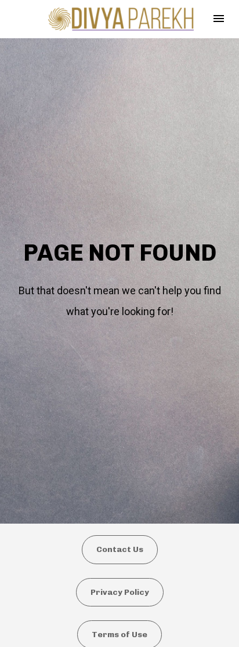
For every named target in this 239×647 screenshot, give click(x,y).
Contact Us (119, 549)
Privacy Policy (119, 592)
